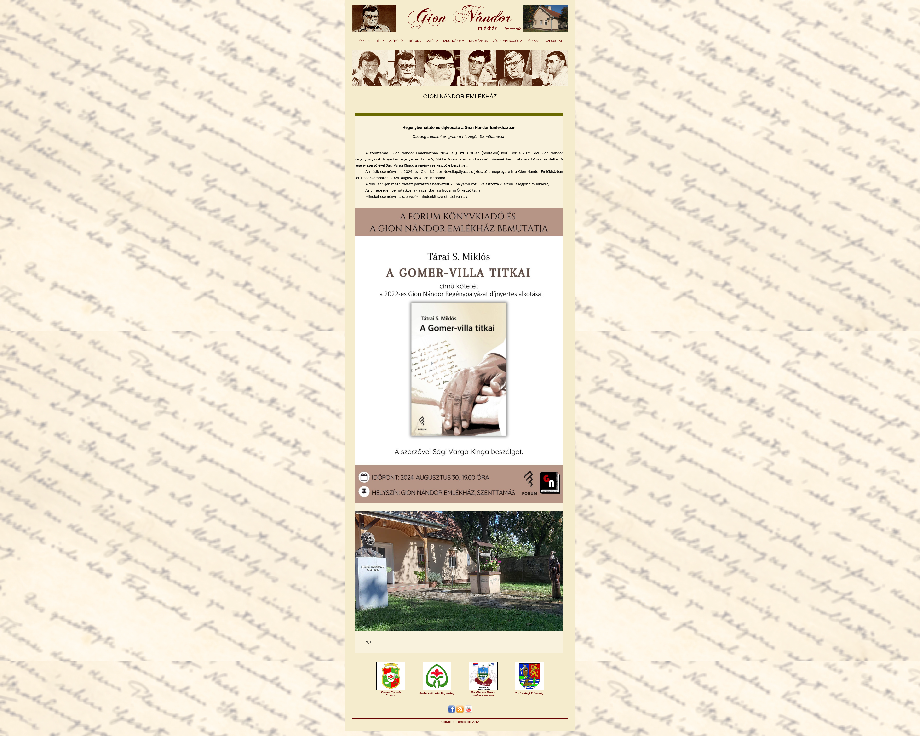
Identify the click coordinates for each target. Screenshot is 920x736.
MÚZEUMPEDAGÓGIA (507, 41)
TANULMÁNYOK (454, 41)
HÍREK (380, 41)
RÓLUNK (415, 41)
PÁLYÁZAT (534, 41)
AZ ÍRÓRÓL (396, 41)
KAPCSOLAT (553, 41)
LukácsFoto (464, 722)
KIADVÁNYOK (478, 41)
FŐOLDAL (364, 41)
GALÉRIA (432, 41)
